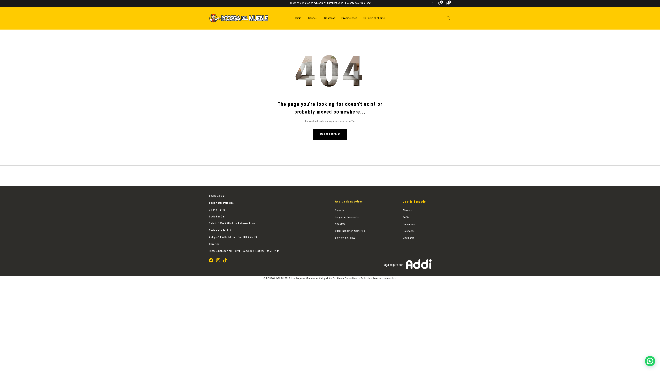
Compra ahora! (363, 3)
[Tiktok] (225, 260)
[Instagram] (218, 260)
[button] (650, 361)
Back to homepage (330, 134)
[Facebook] (211, 260)
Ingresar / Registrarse (432, 3)
